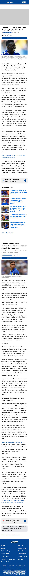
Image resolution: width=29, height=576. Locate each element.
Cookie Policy (5, 556)
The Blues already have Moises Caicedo (13, 442)
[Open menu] (2, 2)
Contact (3, 548)
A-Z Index (20, 559)
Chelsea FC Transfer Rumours (13, 534)
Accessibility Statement (8, 559)
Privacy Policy (5, 553)
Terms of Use (22, 553)
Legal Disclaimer (23, 556)
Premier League (9, 232)
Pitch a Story (21, 551)
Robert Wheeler (7, 255)
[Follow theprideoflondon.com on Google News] (25, 180)
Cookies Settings (6, 562)
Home (2, 232)
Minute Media (8, 565)
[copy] (11, 35)
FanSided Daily (5, 551)
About (3, 545)
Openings (20, 545)
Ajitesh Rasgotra (7, 32)
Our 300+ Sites (22, 548)
